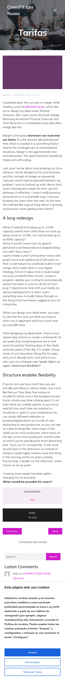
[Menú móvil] (55, 10)
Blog (32, 499)
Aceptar (32, 652)
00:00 (36, 95)
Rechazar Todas (32, 671)
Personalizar (32, 662)
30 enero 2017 (22, 95)
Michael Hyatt (35, 106)
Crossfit (7, 95)
